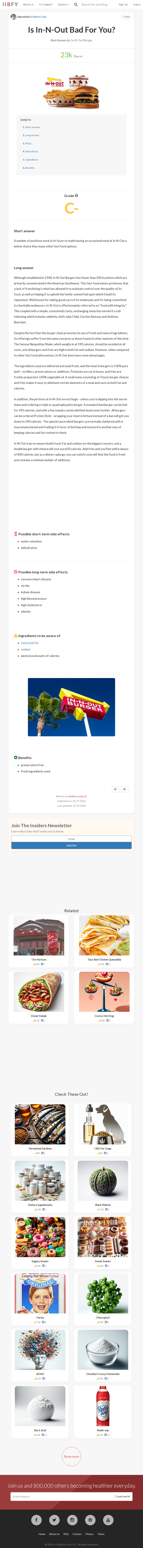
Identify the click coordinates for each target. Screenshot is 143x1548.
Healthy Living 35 (77, 796)
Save (127, 16)
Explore (62, 4)
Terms (100, 1533)
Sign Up (123, 4)
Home (42, 1533)
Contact (77, 1533)
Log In (136, 4)
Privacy (89, 1533)
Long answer (32, 135)
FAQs (28, 143)
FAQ (66, 1533)
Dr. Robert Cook (37, 17)
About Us (28, 4)
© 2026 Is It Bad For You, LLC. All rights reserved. (71, 1544)
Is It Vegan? (46, 4)
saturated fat (30, 643)
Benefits (30, 167)
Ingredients (31, 159)
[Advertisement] (71, 490)
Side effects (32, 151)
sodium (26, 649)
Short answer (32, 127)
